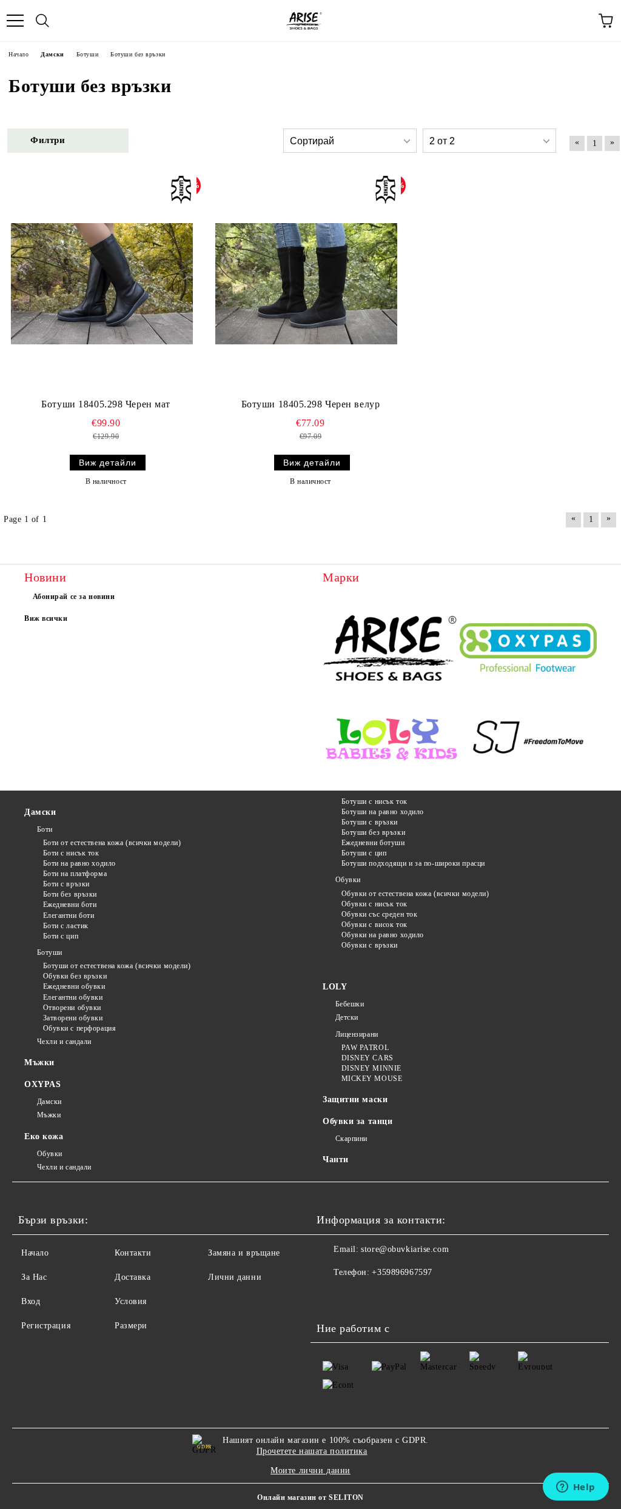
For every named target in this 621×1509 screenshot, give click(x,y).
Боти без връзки (70, 894)
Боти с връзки (66, 884)
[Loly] (391, 740)
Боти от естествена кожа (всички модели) (112, 842)
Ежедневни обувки (74, 986)
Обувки (348, 879)
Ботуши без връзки (373, 832)
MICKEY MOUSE (371, 1078)
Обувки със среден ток (379, 914)
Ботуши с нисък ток (374, 801)
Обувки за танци (357, 1121)
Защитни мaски (355, 1099)
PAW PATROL (365, 1047)
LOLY (335, 986)
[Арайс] (391, 649)
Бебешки (349, 1004)
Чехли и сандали (64, 1041)
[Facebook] (332, 1297)
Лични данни (234, 1277)
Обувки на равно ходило (382, 935)
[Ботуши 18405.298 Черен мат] (102, 284)
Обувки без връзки (75, 976)
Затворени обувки (73, 1018)
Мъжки (39, 1062)
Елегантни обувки (73, 997)
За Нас (34, 1277)
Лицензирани (356, 1034)
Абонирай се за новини (74, 596)
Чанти (336, 1159)
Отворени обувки (72, 1007)
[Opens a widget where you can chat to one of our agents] (575, 1488)
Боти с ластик (66, 926)
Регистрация (45, 1325)
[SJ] (528, 740)
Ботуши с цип (363, 853)
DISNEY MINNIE (371, 1068)
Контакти (133, 1252)
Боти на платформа (75, 873)
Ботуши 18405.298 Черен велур (310, 404)
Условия (131, 1301)
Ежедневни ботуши (373, 842)
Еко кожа (43, 1136)
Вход (30, 1301)
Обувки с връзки (369, 945)
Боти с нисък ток (71, 853)
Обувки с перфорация (79, 1028)
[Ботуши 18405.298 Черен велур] (306, 284)
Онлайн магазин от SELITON (310, 1497)
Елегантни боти (68, 915)
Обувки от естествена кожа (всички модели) (415, 893)
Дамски (40, 812)
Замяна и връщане (244, 1252)
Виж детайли (107, 462)
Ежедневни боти (69, 904)
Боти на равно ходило (79, 863)
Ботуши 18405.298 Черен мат (105, 404)
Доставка (132, 1277)
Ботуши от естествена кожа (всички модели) (117, 966)
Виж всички (46, 618)
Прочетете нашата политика (312, 1451)
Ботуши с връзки (369, 822)
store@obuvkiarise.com (405, 1249)
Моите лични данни (310, 1470)
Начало (35, 1252)
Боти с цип (60, 936)
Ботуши (49, 952)
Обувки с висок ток (374, 924)
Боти (45, 829)
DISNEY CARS (367, 1058)
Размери (131, 1325)
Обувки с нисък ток (374, 904)
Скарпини (351, 1138)
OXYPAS (42, 1084)
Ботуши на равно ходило (382, 812)
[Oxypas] (528, 649)
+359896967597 (402, 1272)
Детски (346, 1017)
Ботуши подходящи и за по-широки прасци (413, 863)
